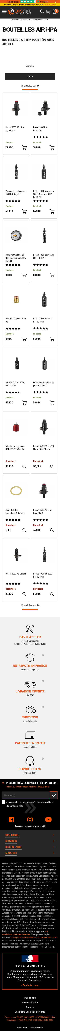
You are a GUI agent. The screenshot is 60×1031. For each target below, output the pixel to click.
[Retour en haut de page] (56, 615)
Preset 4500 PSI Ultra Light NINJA (42, 511)
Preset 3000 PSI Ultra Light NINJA (15, 129)
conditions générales (30, 802)
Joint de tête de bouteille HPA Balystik (15, 511)
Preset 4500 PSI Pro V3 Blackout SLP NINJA (43, 447)
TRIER (30, 76)
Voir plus (30, 65)
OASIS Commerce (36, 1027)
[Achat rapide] (24, 147)
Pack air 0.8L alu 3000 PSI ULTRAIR (42, 320)
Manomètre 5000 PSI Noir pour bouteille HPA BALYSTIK (16, 258)
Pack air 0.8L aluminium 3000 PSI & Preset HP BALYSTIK (43, 194)
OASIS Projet (22, 1027)
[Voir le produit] (24, 466)
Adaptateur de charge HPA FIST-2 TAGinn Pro (15, 447)
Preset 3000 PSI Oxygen (16, 573)
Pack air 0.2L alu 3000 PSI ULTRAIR (42, 575)
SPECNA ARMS (49, 5)
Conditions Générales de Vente (30, 1011)
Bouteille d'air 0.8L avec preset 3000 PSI (43, 384)
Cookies (30, 1007)
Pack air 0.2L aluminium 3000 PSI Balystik (16, 192)
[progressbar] (30, 89)
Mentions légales (30, 1002)
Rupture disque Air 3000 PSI (16, 320)
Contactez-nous (31, 985)
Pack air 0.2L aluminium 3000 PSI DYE (43, 256)
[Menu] (4, 11)
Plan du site (30, 997)
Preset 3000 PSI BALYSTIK (40, 129)
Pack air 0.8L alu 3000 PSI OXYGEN (15, 384)
